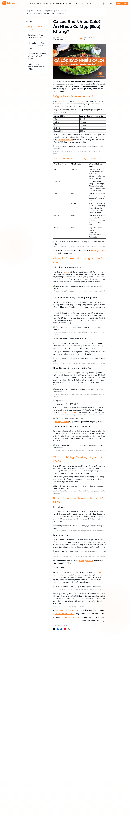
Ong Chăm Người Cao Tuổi (54, 11)
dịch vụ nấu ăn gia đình (66, 412)
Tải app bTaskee (62, 422)
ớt (56, 516)
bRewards (57, 3)
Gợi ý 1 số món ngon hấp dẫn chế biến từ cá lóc (36, 66)
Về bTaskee (34, 3)
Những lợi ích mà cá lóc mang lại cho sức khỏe (36, 45)
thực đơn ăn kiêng (65, 140)
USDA (60, 101)
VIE (110, 4)
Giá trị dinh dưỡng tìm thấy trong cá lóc (36, 36)
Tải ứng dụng (121, 3)
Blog (71, 3)
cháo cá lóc (96, 572)
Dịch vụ (46, 3)
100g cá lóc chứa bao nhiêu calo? (37, 28)
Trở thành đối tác (82, 3)
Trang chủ (29, 11)
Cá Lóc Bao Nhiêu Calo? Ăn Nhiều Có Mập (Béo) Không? (46, 13)
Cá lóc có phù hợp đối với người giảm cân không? (37, 56)
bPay (65, 3)
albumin (66, 272)
